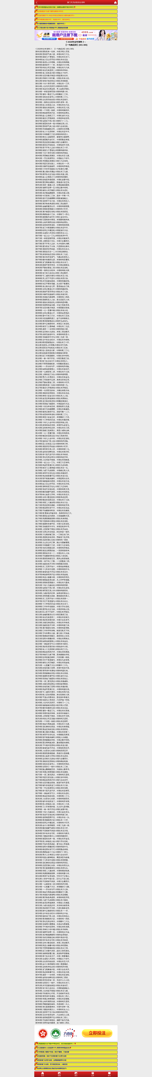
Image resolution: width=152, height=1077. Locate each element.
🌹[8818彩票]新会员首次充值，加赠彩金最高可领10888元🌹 (56, 7)
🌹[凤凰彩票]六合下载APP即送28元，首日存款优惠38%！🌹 (56, 1044)
